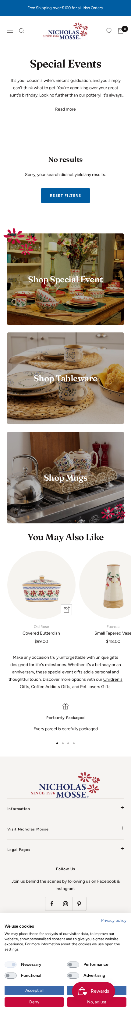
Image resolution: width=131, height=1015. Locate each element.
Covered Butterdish (41, 630)
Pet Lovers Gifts (95, 686)
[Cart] (121, 31)
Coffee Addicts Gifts (50, 686)
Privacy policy (113, 920)
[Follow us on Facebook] (52, 904)
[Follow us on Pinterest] (79, 904)
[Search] (21, 31)
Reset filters (65, 195)
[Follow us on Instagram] (66, 904)
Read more (65, 109)
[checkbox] (11, 965)
